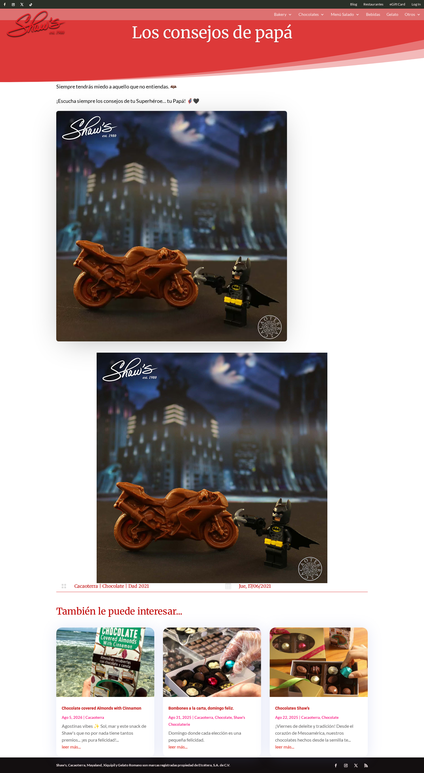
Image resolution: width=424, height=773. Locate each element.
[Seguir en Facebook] (4, 4)
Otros (410, 14)
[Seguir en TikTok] (30, 4)
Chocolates (309, 14)
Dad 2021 (138, 586)
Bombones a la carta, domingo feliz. (201, 708)
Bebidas (373, 14)
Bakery (280, 14)
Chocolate (113, 586)
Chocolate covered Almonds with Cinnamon (101, 708)
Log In (416, 4)
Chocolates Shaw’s (292, 708)
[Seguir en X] (22, 4)
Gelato (392, 14)
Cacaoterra (86, 586)
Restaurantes (373, 4)
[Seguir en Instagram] (13, 4)
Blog (353, 4)
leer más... (71, 746)
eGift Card (397, 4)
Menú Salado (342, 14)
